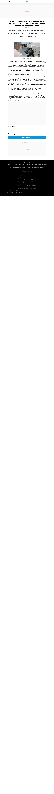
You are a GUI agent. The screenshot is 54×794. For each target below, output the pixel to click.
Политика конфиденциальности (41, 164)
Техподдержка (30, 167)
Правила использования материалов (13, 165)
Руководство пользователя (39, 167)
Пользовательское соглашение (26, 165)
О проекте (9, 164)
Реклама (23, 164)
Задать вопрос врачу (30, 164)
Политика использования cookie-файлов (40, 165)
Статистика (24, 167)
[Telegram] (29, 162)
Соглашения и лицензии (16, 164)
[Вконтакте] (24, 162)
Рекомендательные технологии (15, 167)
